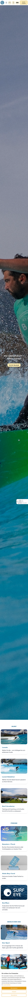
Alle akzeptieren (14, 988)
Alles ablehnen (14, 995)
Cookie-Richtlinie (6, 984)
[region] (14, 984)
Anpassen (14, 991)
